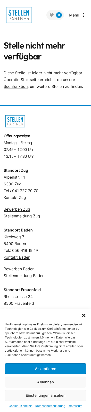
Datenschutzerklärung (50, 406)
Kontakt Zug (15, 197)
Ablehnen (45, 382)
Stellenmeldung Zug (22, 216)
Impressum (75, 406)
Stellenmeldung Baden (24, 275)
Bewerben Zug (17, 209)
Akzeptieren (45, 368)
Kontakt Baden (17, 257)
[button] (83, 315)
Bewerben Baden (19, 268)
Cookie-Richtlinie (21, 406)
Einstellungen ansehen (46, 395)
